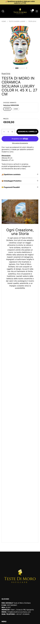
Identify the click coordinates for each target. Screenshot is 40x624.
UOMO (16, 109)
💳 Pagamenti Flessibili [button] (11, 187)
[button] (3, 11)
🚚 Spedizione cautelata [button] (11, 174)
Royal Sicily (6, 73)
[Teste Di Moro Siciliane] (20, 11)
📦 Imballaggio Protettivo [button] (11, 181)
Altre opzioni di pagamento (20, 143)
